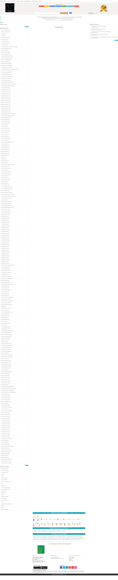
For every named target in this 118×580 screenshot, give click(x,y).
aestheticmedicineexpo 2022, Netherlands (7, 82)
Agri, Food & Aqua (36, 535)
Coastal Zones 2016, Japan (5, 293)
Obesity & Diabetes (4, 500)
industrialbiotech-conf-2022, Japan (6, 371)
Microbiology (45, 538)
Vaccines (79, 539)
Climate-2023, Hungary (4, 126)
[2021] (41, 549)
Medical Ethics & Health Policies (67, 529)
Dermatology (39, 536)
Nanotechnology (50, 538)
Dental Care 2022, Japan (4, 341)
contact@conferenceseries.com (38, 558)
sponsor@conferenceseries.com (38, 562)
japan (56, 519)
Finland (54, 523)
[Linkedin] (67, 567)
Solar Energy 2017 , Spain (5, 310)
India (48, 519)
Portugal (54, 524)
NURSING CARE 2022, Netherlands (6, 63)
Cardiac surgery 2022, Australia (5, 399)
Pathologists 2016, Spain (4, 39)
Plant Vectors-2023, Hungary (5, 123)
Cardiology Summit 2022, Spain (5, 61)
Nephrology (55, 538)
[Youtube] (70, 567)
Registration (22, 1)
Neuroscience (60, 538)
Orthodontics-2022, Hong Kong (5, 382)
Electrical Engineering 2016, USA (6, 138)
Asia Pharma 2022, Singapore (5, 444)
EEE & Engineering (45, 536)
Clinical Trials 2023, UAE (5, 455)
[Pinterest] (73, 567)
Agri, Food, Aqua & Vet (4, 468)
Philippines (65, 519)
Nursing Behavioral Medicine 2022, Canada (7, 207)
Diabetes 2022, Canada (4, 199)
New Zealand (60, 519)
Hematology (76, 536)
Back (1, 22)
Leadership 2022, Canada (5, 216)
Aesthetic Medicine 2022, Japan (6, 347)
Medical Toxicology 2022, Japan (6, 401)
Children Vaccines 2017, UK (5, 315)
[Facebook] (61, 567)
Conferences (13, 1)
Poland (50, 524)
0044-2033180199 (55, 557)
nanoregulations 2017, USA (5, 153)
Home (2, 1)
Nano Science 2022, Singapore (5, 395)
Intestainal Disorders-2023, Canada (6, 272)
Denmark (50, 523)
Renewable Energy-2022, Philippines (6, 410)
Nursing (64, 538)
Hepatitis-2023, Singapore (5, 440)
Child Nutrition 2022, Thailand (5, 338)
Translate (95, 13)
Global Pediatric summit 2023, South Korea (7, 446)
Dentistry (35, 536)
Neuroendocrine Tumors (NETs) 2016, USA (7, 142)
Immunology (80, 536)
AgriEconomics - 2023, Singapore (6, 449)
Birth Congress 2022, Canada (5, 209)
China (39, 519)
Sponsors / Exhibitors (34, 1)
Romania (80, 519)
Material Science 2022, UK (5, 358)
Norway (46, 524)
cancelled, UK (3, 33)
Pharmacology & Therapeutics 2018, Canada (7, 164)
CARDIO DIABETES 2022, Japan (6, 364)
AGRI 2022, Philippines (4, 442)
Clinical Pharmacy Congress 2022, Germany (7, 115)
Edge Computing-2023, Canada (5, 268)
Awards (40, 1)
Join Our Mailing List (72, 557)
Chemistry (3, 474)
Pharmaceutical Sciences (54, 539)
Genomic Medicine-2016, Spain (5, 37)
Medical (2, 494)
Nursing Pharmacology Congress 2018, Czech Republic (9, 46)
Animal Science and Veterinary (51, 535)
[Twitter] (64, 567)
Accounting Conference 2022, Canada (6, 192)
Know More (26, 26)
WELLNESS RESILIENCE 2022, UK (6, 72)
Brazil (39, 515)
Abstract (18, 1)
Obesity (74, 529)
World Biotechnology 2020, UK (5, 54)
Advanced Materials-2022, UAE (6, 397)
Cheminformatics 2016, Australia (6, 289)
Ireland (74, 523)
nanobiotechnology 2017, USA (5, 149)
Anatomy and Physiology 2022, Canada (7, 188)
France (58, 523)
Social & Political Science (5, 509)
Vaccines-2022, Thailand (5, 369)
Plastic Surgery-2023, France (5, 128)
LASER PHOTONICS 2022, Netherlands (7, 76)
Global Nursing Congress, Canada (6, 203)
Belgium (39, 523)
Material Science (3, 490)
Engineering (3, 485)
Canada (35, 515)
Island (81, 523)
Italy (78, 523)
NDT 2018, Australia (4, 325)
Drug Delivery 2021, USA (4, 181)
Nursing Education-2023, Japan (5, 270)
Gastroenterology (44, 529)
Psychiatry (63, 539)
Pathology (82, 538)
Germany (62, 523)
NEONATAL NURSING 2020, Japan (6, 332)
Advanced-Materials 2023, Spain (6, 80)
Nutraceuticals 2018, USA (5, 160)
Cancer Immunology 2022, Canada (6, 186)
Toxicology (75, 539)
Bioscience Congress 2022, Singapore (6, 354)
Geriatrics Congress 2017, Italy (5, 31)
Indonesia (51, 519)
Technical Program (27, 1)
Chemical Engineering (4, 472)
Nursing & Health (3, 498)
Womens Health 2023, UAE (5, 457)
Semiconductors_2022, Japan (5, 412)
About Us (5, 1)
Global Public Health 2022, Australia (6, 351)
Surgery (72, 539)
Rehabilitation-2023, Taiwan (5, 214)
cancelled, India (3, 306)
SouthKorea (75, 519)
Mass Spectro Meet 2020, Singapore (6, 334)
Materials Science (36, 538)
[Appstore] (71, 12)
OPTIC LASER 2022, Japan (5, 375)
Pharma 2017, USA (4, 158)
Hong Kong (43, 519)
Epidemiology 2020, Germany (5, 52)
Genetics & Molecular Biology (5, 487)
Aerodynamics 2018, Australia (5, 328)
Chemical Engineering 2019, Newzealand (7, 330)
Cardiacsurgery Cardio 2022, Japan (6, 360)
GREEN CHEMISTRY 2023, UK (5, 87)
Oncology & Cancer (73, 538)
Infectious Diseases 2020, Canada (6, 173)
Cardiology (77, 535)
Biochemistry (59, 535)
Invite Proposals (71, 560)
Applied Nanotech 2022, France (6, 89)
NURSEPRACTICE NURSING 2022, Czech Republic (8, 113)
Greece (66, 523)
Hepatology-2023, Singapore (5, 453)
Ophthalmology (78, 529)
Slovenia (66, 524)
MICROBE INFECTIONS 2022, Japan (6, 343)
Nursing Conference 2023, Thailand (6, 459)
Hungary (70, 523)
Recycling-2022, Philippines (5, 373)
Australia (35, 519)
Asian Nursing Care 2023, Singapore (6, 438)
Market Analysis (76, 6)
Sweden (79, 524)
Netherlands (42, 524)
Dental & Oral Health (4, 477)
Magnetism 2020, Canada (5, 175)
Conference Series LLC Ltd (56, 574)
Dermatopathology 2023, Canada (6, 276)
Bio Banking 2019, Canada (5, 166)
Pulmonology (68, 539)
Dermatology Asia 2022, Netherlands (6, 65)
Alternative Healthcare (43, 535)
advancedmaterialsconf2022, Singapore (7, 345)
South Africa (71, 524)
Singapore (70, 519)
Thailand (39, 520)
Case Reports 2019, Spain (5, 50)
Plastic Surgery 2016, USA (5, 132)
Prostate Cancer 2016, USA (5, 140)
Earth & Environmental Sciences (6, 481)
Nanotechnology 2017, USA (5, 151)
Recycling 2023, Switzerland (5, 119)
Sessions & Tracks (52, 6)
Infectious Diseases (59, 529)
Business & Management (5, 470)
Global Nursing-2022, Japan (5, 379)
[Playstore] (70, 12)
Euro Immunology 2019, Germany (6, 48)
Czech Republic (44, 523)
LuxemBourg (36, 524)
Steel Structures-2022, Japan (5, 405)
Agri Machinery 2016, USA (5, 147)
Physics (2, 507)
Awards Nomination (70, 6)
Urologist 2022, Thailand (4, 403)
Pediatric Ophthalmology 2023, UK (6, 117)
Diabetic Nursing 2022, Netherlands (6, 78)
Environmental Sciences (52, 536)
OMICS (2, 502)
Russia (63, 524)
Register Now (47, 6)
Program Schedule (58, 6)
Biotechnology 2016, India (5, 280)
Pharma (2, 505)
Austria (35, 523)
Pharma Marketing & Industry (45, 539)
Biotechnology (64, 535)
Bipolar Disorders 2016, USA (5, 136)
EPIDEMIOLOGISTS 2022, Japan (6, 362)
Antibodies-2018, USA (4, 162)
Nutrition (67, 538)
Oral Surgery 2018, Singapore (5, 323)
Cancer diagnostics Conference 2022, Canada (7, 194)
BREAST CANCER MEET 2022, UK (6, 59)
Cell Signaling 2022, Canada (5, 190)
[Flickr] (75, 567)
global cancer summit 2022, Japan (6, 349)
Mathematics (3, 492)
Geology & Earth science (69, 536)
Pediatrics (35, 539)
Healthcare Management (51, 529)
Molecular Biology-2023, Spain (5, 121)
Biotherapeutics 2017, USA (5, 155)
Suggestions (70, 559)
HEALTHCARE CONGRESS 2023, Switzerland (8, 85)
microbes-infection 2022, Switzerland (6, 57)
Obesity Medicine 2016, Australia (6, 282)
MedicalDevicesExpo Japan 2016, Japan (7, 278)
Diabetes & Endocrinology (37, 529)
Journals (9, 1)
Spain (76, 524)
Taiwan (35, 520)
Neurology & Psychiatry (4, 496)
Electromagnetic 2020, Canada (5, 179)
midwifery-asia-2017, (4, 321)
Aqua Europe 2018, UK (4, 44)
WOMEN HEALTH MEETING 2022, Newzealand (8, 388)
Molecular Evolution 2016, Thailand (6, 304)
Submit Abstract (42, 6)
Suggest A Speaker (71, 558)
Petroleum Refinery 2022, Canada (6, 201)
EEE (2, 483)
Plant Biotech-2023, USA (4, 274)
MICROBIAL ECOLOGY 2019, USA (6, 168)
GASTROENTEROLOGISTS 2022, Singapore (7, 386)
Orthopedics (78, 538)
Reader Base (64, 6)
